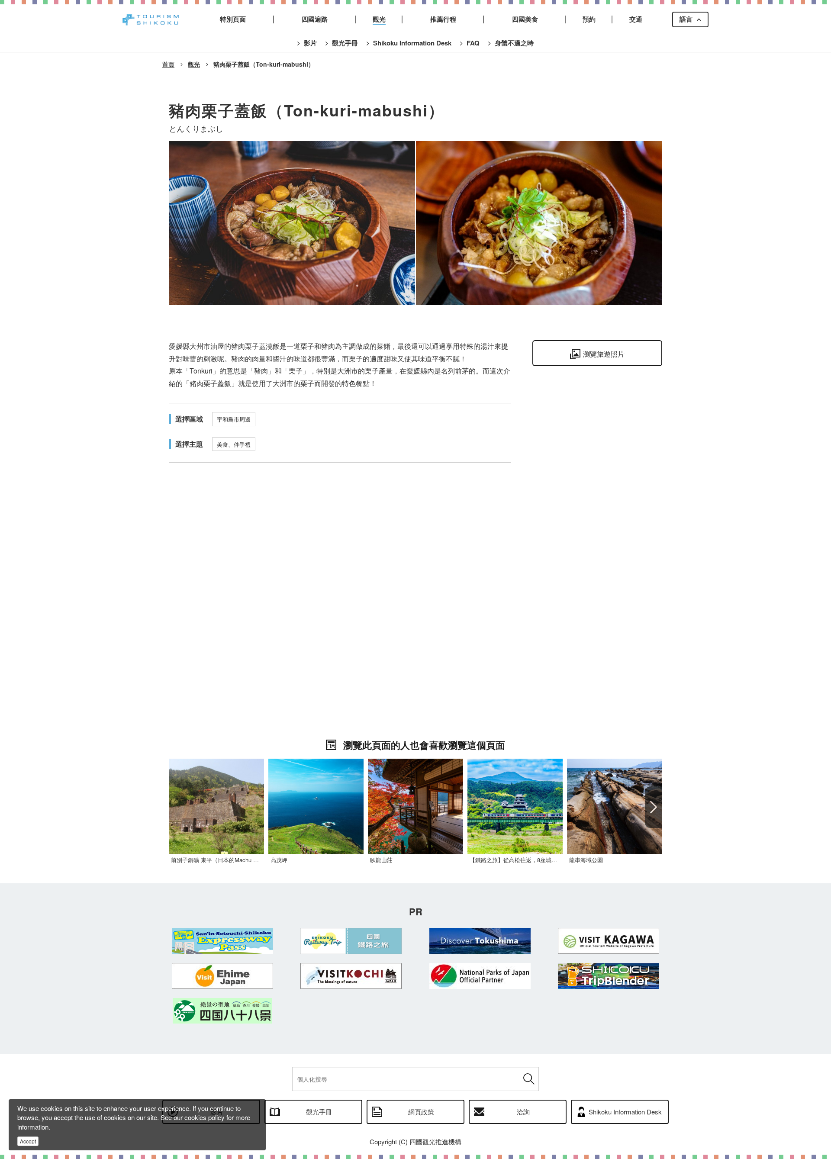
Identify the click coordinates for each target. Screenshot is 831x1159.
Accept (28, 1141)
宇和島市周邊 (234, 419)
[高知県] (351, 976)
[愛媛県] (222, 976)
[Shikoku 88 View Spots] (222, 1011)
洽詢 (523, 1111)
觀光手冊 (319, 1111)
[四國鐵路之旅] (351, 941)
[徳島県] (480, 941)
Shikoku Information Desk (625, 1111)
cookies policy (204, 1117)
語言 (686, 19)
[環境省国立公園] (480, 976)
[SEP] (222, 941)
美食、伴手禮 (234, 444)
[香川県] (609, 941)
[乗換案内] (609, 976)
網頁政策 (421, 1111)
